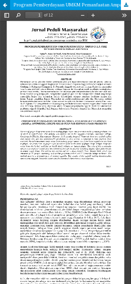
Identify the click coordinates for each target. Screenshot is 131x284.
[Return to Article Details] (5, 5)
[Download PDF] (126, 5)
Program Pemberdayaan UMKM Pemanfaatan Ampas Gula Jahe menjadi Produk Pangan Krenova (72, 5)
